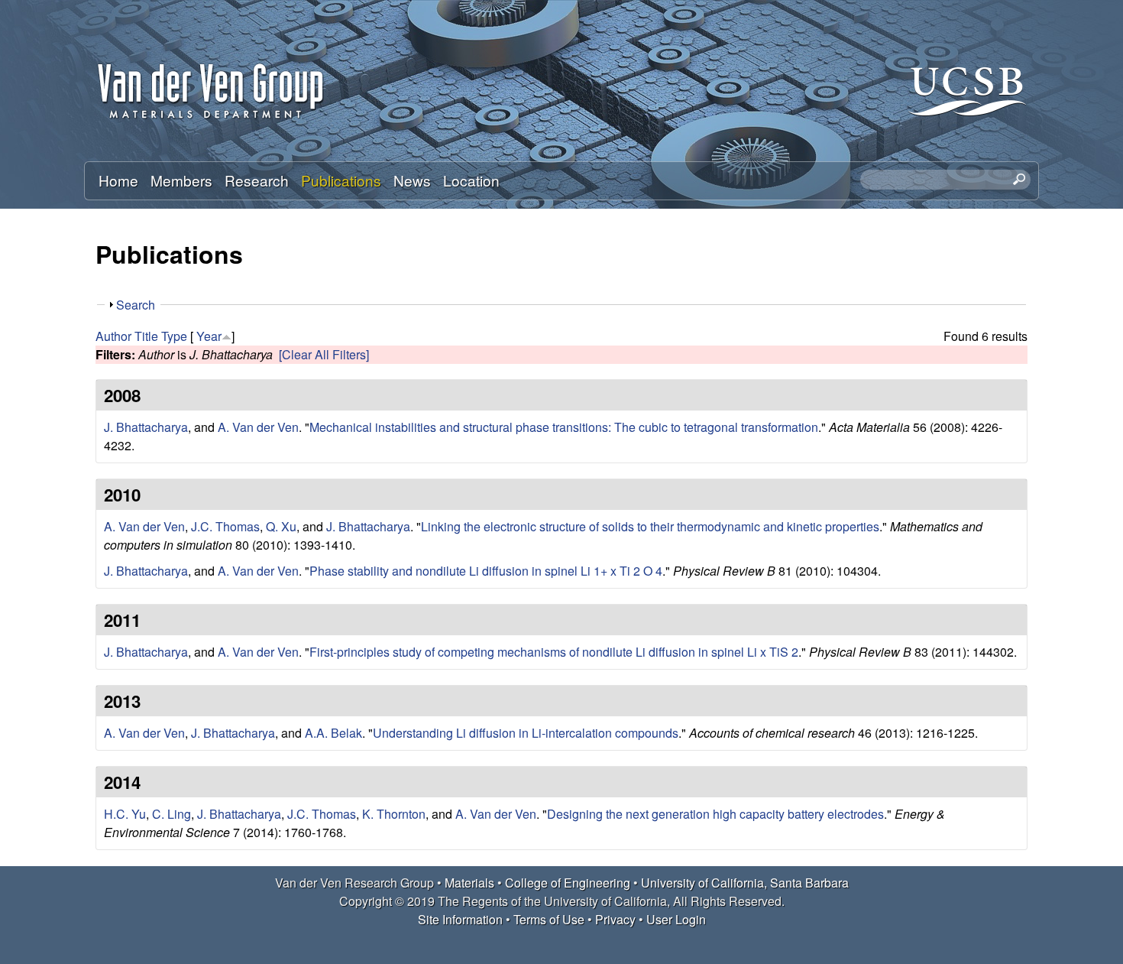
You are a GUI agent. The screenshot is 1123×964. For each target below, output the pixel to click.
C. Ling (171, 814)
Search (135, 304)
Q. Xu (281, 526)
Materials (469, 882)
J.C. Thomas (225, 526)
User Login (676, 919)
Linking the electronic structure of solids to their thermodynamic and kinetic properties (650, 526)
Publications (341, 180)
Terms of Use (548, 919)
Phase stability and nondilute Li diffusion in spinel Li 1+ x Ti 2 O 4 (485, 570)
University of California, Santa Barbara (745, 882)
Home (118, 180)
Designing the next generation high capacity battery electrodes (715, 814)
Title (146, 336)
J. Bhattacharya (146, 427)
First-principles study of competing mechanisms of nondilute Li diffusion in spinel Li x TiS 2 (553, 652)
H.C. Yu (125, 814)
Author (113, 336)
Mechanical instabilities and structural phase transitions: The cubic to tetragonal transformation (563, 427)
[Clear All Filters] (324, 354)
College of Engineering (567, 882)
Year (209, 336)
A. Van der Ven (258, 427)
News (412, 180)
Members (181, 180)
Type (174, 336)
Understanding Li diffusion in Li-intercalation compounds (525, 733)
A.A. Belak (333, 733)
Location (471, 180)
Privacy (615, 919)
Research (257, 180)
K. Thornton (394, 814)
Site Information (460, 919)
